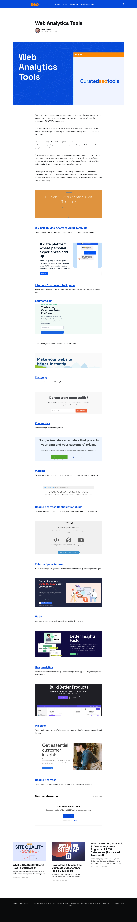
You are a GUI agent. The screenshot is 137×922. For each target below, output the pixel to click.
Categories (74, 4)
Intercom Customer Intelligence (55, 285)
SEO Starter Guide (87, 4)
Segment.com (43, 300)
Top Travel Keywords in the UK (42, 903)
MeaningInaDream (104, 903)
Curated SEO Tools (18, 903)
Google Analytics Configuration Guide (58, 507)
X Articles (71, 906)
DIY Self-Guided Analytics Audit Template (61, 228)
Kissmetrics (42, 423)
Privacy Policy (75, 903)
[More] (97, 4)
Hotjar (39, 616)
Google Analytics (45, 780)
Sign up (66, 903)
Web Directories (57, 903)
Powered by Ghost (119, 903)
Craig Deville (46, 29)
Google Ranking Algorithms (89, 903)
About (65, 4)
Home (57, 4)
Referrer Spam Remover (49, 564)
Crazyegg (41, 377)
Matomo (40, 470)
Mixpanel (41, 725)
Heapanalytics (44, 667)
